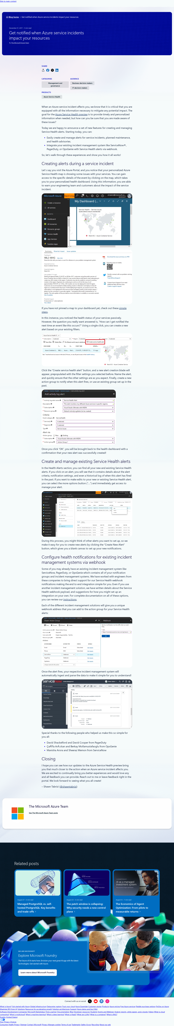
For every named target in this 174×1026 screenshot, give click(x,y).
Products (105, 1006)
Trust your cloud (68, 1006)
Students (93, 1012)
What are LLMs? (83, 1015)
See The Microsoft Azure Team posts (43, 813)
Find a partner (51, 1012)
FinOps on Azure (162, 1006)
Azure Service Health (52, 97)
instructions (70, 599)
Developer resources (82, 1012)
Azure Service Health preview (71, 114)
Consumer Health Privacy (10, 1025)
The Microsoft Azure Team (20, 43)
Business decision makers (82, 83)
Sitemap (23, 1025)
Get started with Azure (21, 1006)
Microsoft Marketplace (36, 1012)
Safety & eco (86, 1025)
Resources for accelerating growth (38, 1009)
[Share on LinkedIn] (56, 70)
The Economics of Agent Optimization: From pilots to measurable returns (132, 907)
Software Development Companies (13, 1012)
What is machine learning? (36, 1015)
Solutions (21, 1009)
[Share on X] (52, 70)
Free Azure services (127, 1006)
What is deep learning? (55, 1015)
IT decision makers (79, 88)
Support (73, 1009)
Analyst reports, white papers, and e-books (131, 1012)
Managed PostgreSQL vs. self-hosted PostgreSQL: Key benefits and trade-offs (36, 907)
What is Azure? (6, 1006)
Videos (151, 1012)
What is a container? (98, 1015)
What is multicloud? (17, 1015)
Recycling (95, 1025)
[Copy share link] (43, 70)
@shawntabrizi (68, 786)
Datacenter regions (54, 1006)
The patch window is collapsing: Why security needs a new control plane (86, 907)
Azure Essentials (81, 1006)
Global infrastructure (38, 1006)
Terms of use (66, 1025)
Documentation (63, 1012)
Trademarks (76, 1025)
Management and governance (55, 84)
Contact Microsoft (34, 1025)
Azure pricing (115, 1006)
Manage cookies (54, 1025)
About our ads (105, 1025)
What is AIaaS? (71, 1015)
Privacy (45, 1025)
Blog (71, 1012)
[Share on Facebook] (47, 70)
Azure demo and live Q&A (87, 1009)
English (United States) (9, 1017)
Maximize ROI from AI (8, 1009)
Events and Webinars (106, 1012)
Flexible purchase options (145, 1006)
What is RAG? (112, 1015)
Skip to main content (8, 1)
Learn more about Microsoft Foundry (38, 972)
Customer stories (95, 1006)
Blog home (14, 17)
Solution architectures (61, 1009)
